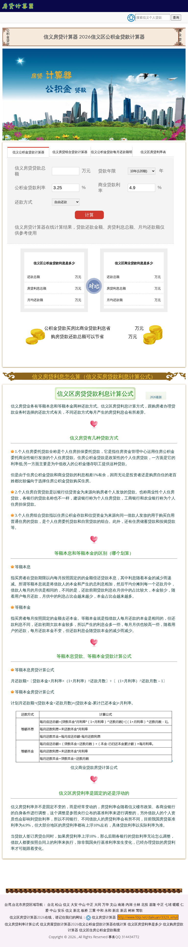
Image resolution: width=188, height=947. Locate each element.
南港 (121, 904)
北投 (144, 904)
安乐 (61, 910)
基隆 (152, 904)
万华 (105, 904)
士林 (136, 904)
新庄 (115, 910)
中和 (100, 910)
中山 (82, 904)
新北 (76, 910)
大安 (74, 904)
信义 (66, 904)
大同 (97, 904)
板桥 (84, 910)
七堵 (168, 904)
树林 (131, 910)
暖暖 (176, 904)
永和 (108, 910)
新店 (123, 910)
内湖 (129, 904)
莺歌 (139, 910)
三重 (92, 910)
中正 (89, 904)
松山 (58, 904)
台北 (50, 904)
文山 (113, 904)
